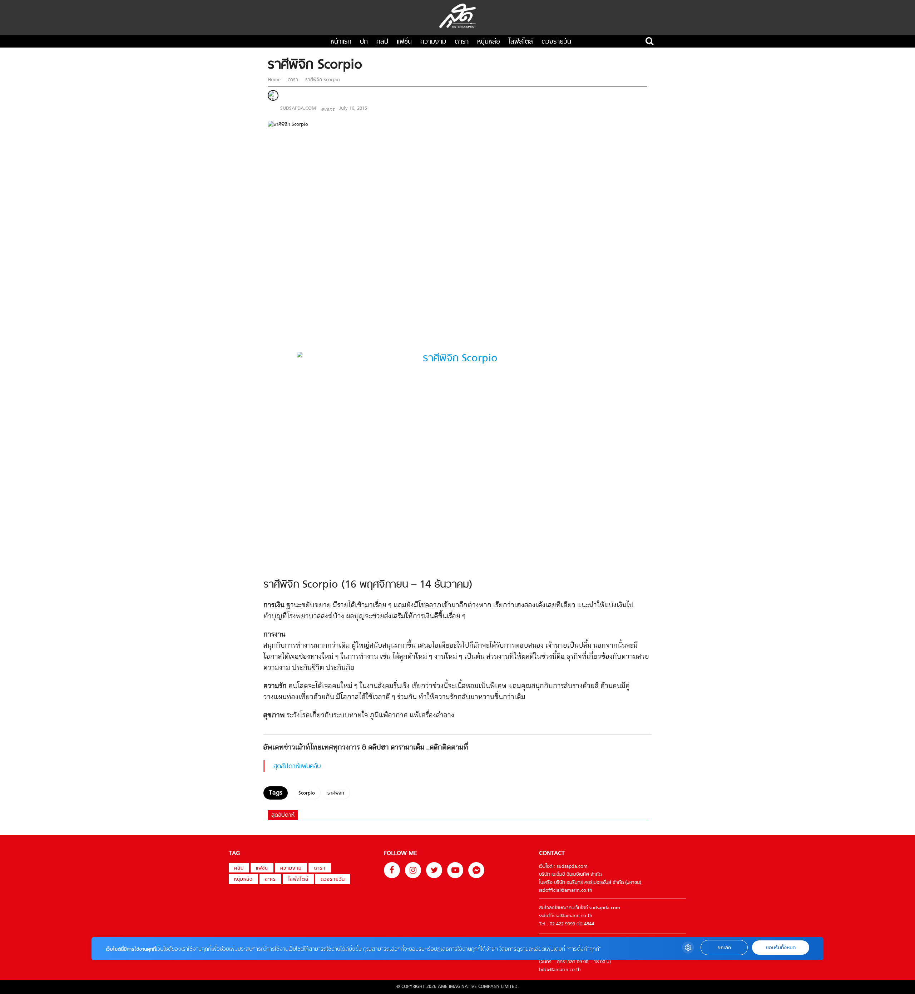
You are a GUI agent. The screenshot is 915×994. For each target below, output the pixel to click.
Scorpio (306, 793)
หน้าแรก (341, 42)
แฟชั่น (404, 42)
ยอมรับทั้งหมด (781, 947)
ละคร (270, 879)
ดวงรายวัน (556, 42)
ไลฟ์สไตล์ (521, 42)
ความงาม (433, 42)
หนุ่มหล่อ (488, 42)
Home (275, 80)
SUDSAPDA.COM (298, 108)
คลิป (382, 42)
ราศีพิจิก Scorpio (322, 80)
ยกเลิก (724, 947)
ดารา (462, 42)
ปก (364, 42)
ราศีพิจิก (335, 793)
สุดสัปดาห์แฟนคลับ (297, 766)
